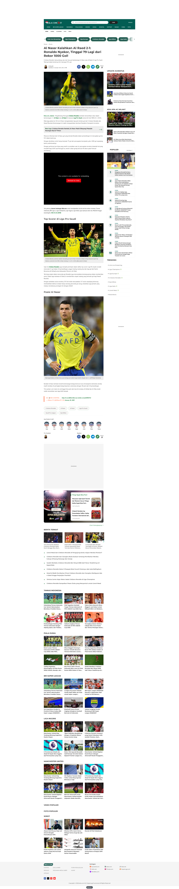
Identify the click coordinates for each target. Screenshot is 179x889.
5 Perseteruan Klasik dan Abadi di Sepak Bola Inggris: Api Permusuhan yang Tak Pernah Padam (53, 753)
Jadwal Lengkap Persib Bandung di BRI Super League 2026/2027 (92, 711)
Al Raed (64, 118)
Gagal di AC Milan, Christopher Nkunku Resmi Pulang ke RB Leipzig (120, 124)
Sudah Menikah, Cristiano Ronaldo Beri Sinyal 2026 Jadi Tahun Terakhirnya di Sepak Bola (93, 668)
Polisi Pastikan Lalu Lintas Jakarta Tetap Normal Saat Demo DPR (52, 851)
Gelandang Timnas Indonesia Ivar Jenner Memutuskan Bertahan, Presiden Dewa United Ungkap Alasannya (53, 607)
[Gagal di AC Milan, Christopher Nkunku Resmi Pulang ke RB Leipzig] (121, 119)
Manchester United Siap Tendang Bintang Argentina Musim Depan (53, 735)
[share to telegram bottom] (93, 436)
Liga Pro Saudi (77, 118)
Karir (73, 870)
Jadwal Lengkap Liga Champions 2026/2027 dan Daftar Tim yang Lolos (122, 193)
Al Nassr (56, 118)
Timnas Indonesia (52, 591)
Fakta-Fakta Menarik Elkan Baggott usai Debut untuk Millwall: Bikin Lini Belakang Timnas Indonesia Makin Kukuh (94, 607)
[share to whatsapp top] (88, 67)
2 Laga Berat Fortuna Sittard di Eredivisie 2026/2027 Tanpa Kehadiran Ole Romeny (123, 210)
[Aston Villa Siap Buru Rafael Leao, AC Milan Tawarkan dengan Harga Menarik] (110, 132)
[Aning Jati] (46, 67)
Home (48, 27)
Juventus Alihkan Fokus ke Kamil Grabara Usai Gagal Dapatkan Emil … (124, 93)
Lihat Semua (129, 150)
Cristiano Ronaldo (74, 116)
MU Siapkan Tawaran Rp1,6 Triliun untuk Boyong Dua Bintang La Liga (72, 777)
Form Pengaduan (77, 867)
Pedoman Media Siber (60, 870)
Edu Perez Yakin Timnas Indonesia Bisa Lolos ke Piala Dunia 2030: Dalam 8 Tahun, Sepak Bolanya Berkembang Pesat (73, 668)
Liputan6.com (95, 866)
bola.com (81, 883)
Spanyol (101, 27)
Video (123, 27)
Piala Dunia (79, 27)
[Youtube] (54, 878)
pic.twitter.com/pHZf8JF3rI (83, 398)
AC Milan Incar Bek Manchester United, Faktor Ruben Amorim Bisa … (124, 140)
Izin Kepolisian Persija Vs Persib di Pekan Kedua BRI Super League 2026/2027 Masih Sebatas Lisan (52, 711)
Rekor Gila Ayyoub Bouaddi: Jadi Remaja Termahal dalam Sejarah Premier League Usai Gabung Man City (73, 753)
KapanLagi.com (125, 869)
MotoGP (109, 27)
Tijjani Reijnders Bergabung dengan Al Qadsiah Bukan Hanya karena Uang (73, 735)
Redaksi (46, 870)
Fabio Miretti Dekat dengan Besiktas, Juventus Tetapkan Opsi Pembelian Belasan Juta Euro (123, 245)
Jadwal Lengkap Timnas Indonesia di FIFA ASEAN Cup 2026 (72, 625)
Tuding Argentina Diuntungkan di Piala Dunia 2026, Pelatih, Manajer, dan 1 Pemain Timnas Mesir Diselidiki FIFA (53, 668)
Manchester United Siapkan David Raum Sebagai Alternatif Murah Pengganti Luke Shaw (94, 753)
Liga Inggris (50, 719)
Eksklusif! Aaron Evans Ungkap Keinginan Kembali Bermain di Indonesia (73, 711)
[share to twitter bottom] (83, 436)
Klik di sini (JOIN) (56, 213)
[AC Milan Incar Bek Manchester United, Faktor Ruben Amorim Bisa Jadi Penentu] (110, 140)
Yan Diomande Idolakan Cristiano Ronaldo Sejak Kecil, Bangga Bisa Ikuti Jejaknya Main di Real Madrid (51, 546)
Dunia (94, 27)
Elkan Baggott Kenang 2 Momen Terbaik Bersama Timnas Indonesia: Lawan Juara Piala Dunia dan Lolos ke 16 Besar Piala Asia (73, 649)
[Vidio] (51, 878)
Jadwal (52, 31)
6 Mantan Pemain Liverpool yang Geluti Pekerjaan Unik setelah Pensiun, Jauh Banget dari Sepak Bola (94, 735)
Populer (114, 150)
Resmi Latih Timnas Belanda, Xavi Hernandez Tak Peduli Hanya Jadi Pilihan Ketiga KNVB (123, 227)
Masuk (130, 22)
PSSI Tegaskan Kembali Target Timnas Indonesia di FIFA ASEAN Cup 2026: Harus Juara (73, 607)
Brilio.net (94, 869)
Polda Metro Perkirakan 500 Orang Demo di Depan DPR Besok (94, 851)
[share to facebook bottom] (79, 436)
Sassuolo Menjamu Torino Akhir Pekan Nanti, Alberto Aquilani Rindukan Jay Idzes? (123, 218)
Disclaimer (56, 867)
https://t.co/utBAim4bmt (69, 398)
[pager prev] (44, 39)
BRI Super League (58, 27)
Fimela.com (109, 869)
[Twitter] (48, 878)
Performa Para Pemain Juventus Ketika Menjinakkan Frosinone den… (124, 101)
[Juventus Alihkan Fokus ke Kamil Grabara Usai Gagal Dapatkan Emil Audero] (110, 94)
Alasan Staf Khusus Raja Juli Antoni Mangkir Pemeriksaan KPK (53, 832)
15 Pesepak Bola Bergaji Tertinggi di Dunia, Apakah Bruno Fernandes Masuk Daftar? (93, 546)
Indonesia (69, 27)
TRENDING (111, 260)
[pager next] (134, 39)
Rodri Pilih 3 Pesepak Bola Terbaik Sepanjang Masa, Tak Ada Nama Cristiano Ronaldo (73, 546)
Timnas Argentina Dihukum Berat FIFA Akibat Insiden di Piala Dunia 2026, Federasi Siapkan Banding (94, 649)
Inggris (87, 27)
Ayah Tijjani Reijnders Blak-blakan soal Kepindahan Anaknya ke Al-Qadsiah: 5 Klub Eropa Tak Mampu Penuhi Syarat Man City (123, 183)
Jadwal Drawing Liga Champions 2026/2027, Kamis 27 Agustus (123, 202)
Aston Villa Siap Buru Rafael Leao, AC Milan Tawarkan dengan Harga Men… (124, 132)
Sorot (47, 816)
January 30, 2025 (69, 400)
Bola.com (109, 866)
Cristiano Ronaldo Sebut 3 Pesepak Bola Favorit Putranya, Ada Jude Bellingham (74, 569)
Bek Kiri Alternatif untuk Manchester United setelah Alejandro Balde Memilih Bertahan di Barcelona (73, 796)
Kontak (46, 867)
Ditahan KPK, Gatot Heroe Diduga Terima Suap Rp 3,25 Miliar (73, 832)
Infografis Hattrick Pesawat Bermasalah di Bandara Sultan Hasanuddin (73, 851)
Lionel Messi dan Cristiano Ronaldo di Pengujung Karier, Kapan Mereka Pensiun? (74, 552)
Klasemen (59, 31)
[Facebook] (45, 878)
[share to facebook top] (79, 67)
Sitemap (46, 873)
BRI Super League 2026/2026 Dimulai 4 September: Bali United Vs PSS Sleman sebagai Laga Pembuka (94, 692)
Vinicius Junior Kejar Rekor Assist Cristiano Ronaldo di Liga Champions (71, 579)
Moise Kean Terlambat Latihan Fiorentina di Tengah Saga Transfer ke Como (123, 254)
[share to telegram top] (93, 67)
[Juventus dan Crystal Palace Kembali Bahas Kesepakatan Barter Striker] (121, 81)
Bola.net (123, 866)
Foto (129, 27)
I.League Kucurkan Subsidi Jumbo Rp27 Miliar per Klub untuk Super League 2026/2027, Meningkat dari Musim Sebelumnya (73, 692)
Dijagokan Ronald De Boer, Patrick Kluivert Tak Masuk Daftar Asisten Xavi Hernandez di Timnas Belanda (124, 173)
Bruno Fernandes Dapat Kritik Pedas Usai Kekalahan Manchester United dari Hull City (94, 796)
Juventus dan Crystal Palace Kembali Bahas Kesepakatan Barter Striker (119, 86)
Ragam (117, 27)
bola (53, 23)
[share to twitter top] (83, 67)
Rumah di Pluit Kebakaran (93, 831)
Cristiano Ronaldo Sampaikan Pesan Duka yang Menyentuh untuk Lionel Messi (74, 583)
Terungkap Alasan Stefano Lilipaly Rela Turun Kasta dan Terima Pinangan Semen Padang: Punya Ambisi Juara (94, 625)
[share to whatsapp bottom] (88, 436)
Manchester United (53, 761)
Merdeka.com (95, 871)
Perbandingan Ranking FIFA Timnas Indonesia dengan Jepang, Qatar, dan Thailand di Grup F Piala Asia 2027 (53, 625)
